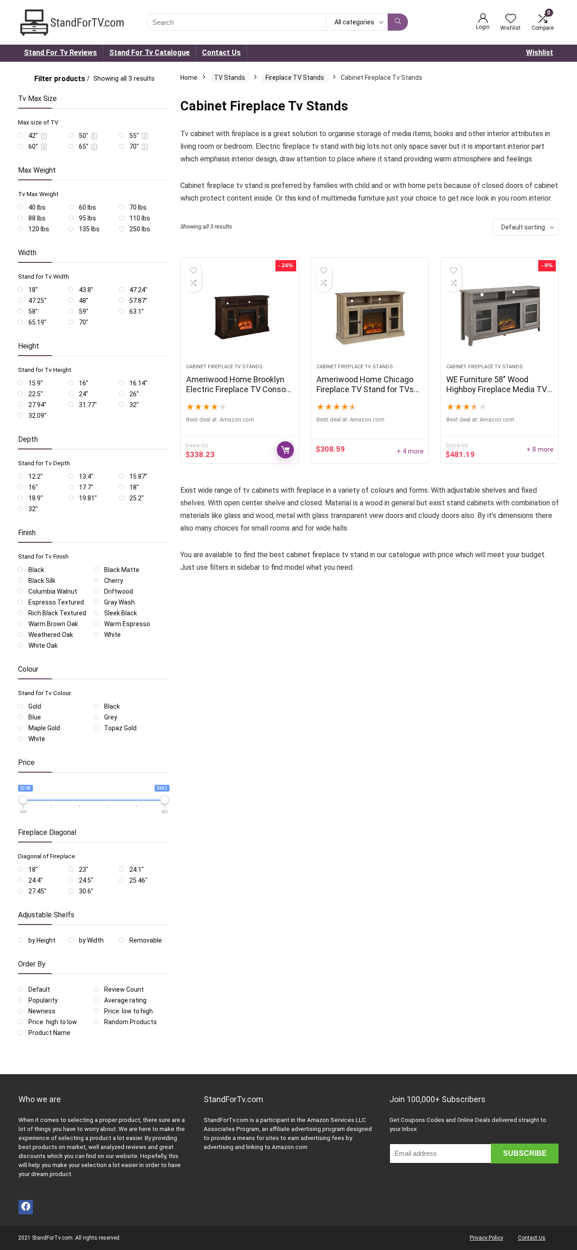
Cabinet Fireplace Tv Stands (224, 367)
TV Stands (229, 77)
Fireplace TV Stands (295, 77)
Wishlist (539, 52)
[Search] (398, 22)
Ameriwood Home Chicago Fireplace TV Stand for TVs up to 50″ (365, 389)
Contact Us (221, 52)
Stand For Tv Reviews (60, 52)
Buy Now (285, 449)
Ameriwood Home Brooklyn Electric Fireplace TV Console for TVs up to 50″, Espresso (239, 389)
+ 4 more (410, 451)
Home (188, 77)
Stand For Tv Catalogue (149, 52)
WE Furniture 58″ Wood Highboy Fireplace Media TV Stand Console (496, 389)
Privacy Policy (486, 1238)
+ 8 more (540, 449)
